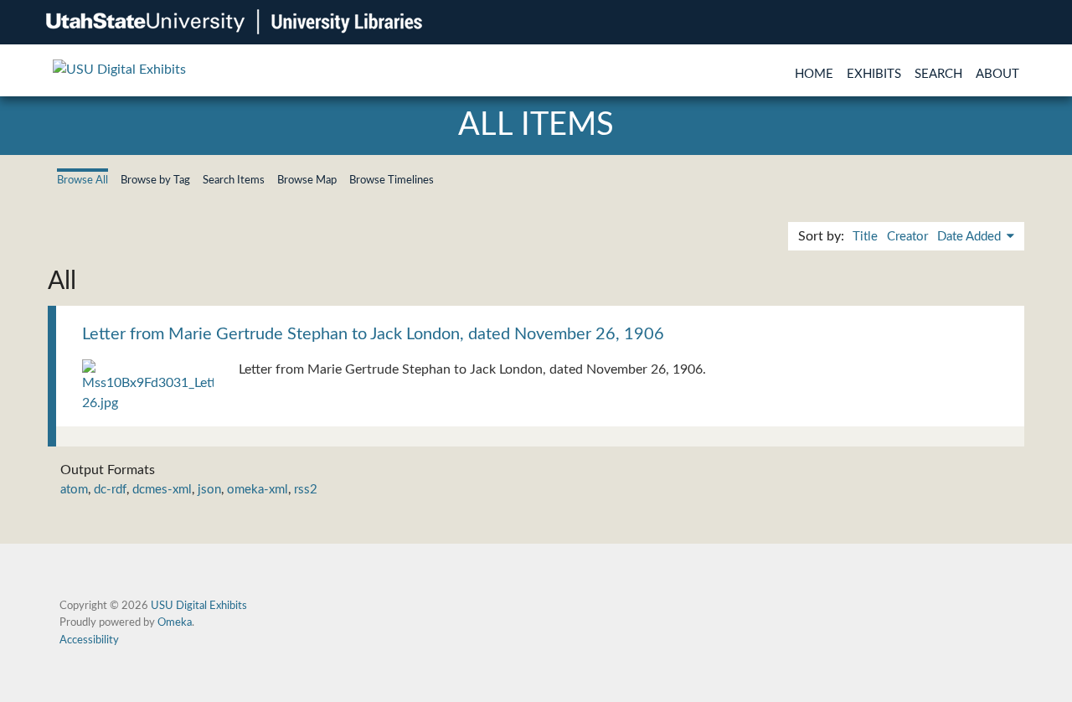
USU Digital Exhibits (199, 606)
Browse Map (307, 180)
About (997, 74)
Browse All (82, 180)
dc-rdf (110, 489)
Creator (907, 236)
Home (814, 74)
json (209, 489)
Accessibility (89, 640)
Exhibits (874, 74)
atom (74, 489)
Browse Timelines (391, 180)
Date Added (970, 236)
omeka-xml (257, 489)
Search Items (234, 180)
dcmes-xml (162, 489)
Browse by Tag (155, 180)
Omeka (174, 622)
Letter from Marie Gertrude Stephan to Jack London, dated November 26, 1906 (373, 334)
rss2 (305, 489)
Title (865, 236)
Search (938, 74)
